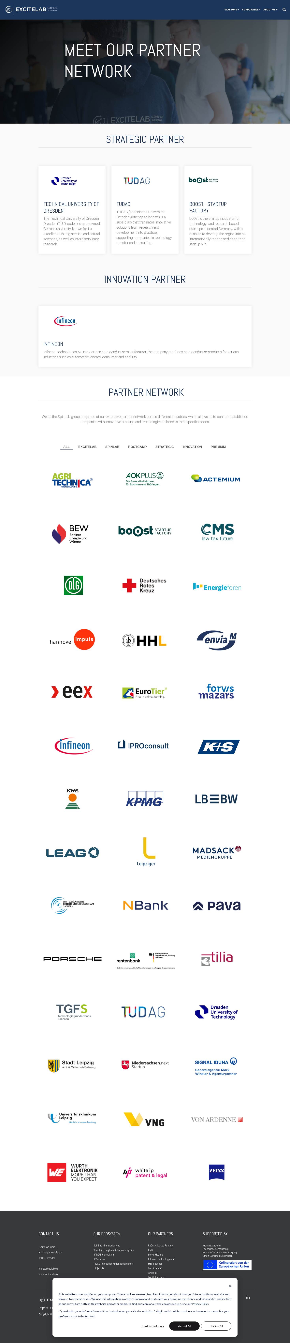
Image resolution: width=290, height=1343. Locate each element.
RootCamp (137, 447)
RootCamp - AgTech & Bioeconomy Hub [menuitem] (114, 1250)
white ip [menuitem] (152, 1272)
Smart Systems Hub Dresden (218, 1256)
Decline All (216, 1326)
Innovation (192, 447)
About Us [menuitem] (269, 9)
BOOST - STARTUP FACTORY (208, 207)
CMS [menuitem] (150, 1250)
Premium (218, 447)
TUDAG (123, 204)
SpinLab (112, 447)
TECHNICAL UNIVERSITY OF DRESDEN (71, 207)
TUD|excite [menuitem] (99, 1268)
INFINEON (53, 344)
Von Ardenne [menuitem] (155, 1268)
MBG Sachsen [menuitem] (155, 1263)
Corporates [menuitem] (250, 9)
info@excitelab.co (48, 1268)
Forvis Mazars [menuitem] (155, 1254)
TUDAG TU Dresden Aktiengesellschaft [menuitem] (113, 1263)
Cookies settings (152, 1326)
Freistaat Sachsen (212, 1245)
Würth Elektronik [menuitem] (157, 1277)
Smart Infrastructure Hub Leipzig (220, 1252)
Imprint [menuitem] (43, 1308)
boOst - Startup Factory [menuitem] (160, 1245)
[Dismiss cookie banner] (230, 1286)
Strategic (164, 447)
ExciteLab (87, 447)
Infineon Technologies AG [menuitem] (161, 1259)
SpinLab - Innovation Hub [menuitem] (107, 1245)
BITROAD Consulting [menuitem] (104, 1254)
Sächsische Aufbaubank (215, 1249)
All (66, 447)
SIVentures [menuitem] (99, 1259)
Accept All (184, 1326)
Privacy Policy (200, 1303)
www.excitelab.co (48, 1274)
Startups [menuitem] (230, 9)
